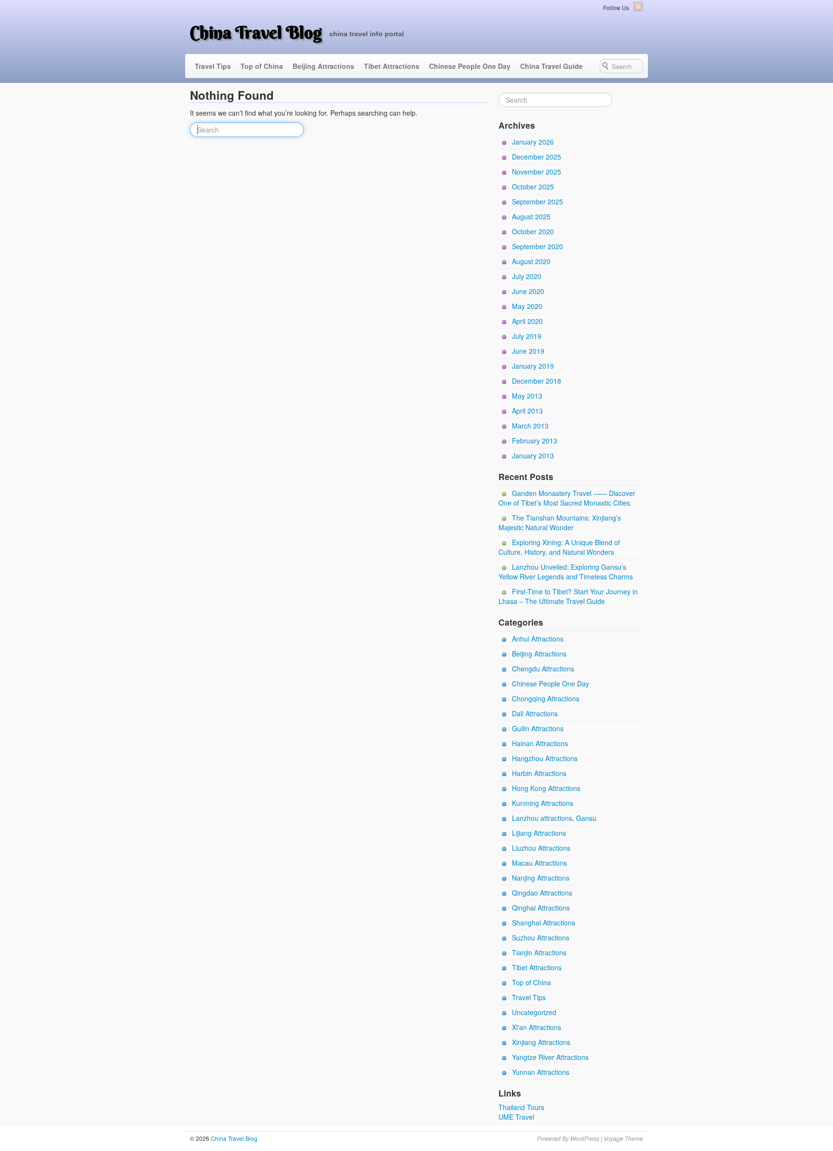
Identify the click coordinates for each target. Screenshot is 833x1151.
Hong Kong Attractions (546, 788)
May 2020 (527, 306)
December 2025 (536, 156)
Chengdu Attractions (543, 668)
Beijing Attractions (323, 66)
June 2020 (528, 291)
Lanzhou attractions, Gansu (554, 818)
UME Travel (516, 1117)
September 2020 (537, 246)
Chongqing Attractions (545, 698)
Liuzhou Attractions (541, 848)
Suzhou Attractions (540, 937)
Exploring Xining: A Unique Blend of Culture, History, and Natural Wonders (559, 547)
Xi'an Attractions (536, 1027)
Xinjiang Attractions (541, 1042)
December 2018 (536, 381)
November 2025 (536, 171)
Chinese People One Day (470, 66)
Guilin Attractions (538, 728)
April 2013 (527, 410)
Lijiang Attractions (539, 833)
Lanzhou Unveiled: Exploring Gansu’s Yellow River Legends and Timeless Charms (565, 571)
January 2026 (533, 142)
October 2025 (533, 186)
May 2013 (527, 396)
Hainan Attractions (540, 743)
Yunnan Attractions (540, 1072)
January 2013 (533, 455)
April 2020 (527, 321)
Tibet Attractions (391, 66)
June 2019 (528, 351)
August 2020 (531, 261)
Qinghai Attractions (541, 907)
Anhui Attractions (538, 638)
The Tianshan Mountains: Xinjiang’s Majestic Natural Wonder (559, 522)
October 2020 (533, 231)
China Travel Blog (256, 32)
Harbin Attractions (539, 773)
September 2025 (537, 201)
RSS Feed (638, 6)
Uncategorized (534, 1012)
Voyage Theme (623, 1138)
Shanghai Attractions (543, 922)
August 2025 (531, 216)
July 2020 (526, 276)
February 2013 (534, 440)
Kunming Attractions (542, 803)
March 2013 (530, 425)
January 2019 (533, 366)
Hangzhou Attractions (545, 758)
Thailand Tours (521, 1107)
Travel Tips (213, 66)
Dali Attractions (535, 713)
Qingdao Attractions (542, 892)
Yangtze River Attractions (550, 1057)
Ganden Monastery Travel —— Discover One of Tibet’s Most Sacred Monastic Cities (566, 498)
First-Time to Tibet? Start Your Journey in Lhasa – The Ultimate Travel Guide (568, 596)
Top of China (262, 66)
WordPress (584, 1138)
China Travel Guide (551, 66)
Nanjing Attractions (540, 878)
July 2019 (526, 336)
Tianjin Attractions (539, 952)
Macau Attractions (539, 863)
